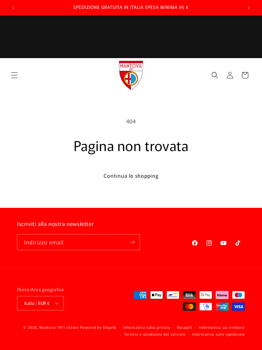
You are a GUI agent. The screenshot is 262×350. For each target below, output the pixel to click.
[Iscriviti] (132, 242)
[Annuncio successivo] (248, 7)
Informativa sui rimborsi (222, 327)
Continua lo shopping (131, 175)
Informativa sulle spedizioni (218, 334)
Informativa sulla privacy (147, 327)
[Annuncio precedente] (13, 7)
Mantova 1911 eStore (58, 327)
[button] (14, 75)
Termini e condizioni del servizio (155, 334)
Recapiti (184, 327)
